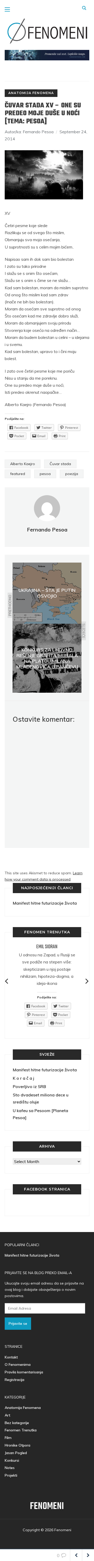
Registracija (14, 1379)
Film (8, 1437)
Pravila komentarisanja (24, 1372)
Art (7, 1415)
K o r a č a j (23, 1078)
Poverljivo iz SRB (29, 1086)
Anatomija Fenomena (31, 93)
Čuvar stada (60, 463)
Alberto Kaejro (22, 463)
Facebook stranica (47, 1189)
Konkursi (12, 1460)
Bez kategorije (17, 1422)
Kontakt (11, 1357)
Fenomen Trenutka (21, 1430)
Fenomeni (47, 1506)
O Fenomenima (18, 1364)
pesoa (45, 473)
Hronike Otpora (17, 1445)
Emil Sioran (46, 947)
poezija (71, 473)
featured (17, 473)
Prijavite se (18, 1323)
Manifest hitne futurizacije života (45, 903)
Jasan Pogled (16, 1452)
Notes (10, 1467)
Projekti (11, 1475)
